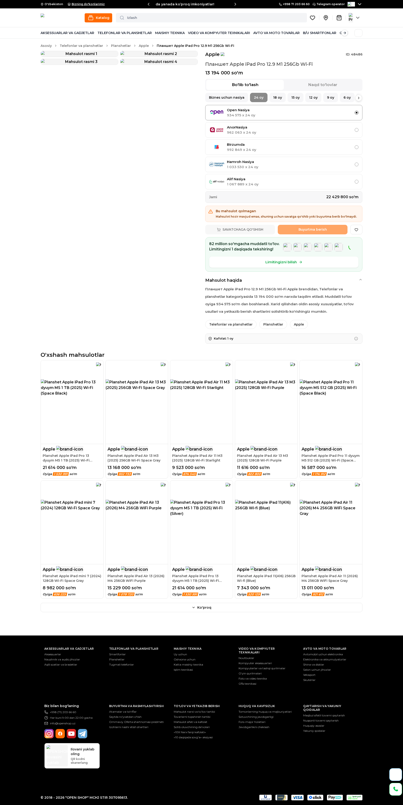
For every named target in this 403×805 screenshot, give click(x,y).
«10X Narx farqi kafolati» (190, 732)
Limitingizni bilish (281, 262)
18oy (277, 97)
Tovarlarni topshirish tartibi (192, 716)
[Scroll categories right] (344, 33)
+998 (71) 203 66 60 (63, 712)
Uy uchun (180, 654)
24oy (259, 97)
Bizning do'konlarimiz (88, 4)
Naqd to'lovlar (322, 84)
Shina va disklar (313, 664)
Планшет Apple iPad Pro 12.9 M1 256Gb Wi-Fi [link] (195, 46)
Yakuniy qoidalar (314, 730)
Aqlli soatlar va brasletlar (60, 664)
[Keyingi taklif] (235, 4)
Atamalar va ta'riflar (123, 711)
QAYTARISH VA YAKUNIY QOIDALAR (322, 707)
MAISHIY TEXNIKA (170, 33)
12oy (313, 97)
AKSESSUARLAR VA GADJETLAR (67, 33)
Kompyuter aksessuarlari (255, 663)
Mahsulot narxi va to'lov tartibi (194, 711)
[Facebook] (60, 733)
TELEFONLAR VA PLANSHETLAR (124, 33)
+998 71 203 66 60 (296, 4)
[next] (358, 98)
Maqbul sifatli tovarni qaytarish (324, 715)
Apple (144, 46)
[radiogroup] (283, 147)
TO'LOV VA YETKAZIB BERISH (197, 706)
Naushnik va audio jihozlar (62, 659)
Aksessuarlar (52, 654)
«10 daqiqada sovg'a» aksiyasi (193, 737)
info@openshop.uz (63, 723)
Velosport (309, 675)
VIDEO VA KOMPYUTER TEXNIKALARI (219, 33)
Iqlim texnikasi (183, 669)
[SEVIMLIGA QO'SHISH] (356, 229)
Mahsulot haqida (223, 280)
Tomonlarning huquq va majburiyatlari (265, 711)
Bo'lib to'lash (245, 84)
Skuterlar (309, 680)
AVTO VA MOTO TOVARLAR (276, 33)
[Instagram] (49, 733)
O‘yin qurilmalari (250, 673)
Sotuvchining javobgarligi (256, 716)
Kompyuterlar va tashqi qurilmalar (262, 668)
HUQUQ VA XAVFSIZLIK (257, 706)
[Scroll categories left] (44, 33)
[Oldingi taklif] (148, 4)
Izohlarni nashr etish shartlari (128, 727)
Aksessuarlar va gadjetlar (69, 648)
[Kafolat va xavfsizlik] (356, 338)
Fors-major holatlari (252, 722)
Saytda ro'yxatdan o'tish (125, 716)
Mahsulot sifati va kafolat (190, 722)
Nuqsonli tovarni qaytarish (321, 720)
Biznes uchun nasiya (226, 97)
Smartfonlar (117, 654)
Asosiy (46, 46)
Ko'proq (204, 607)
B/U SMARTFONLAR (319, 33)
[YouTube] (71, 733)
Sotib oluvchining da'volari (192, 727)
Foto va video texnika (253, 678)
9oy (330, 97)
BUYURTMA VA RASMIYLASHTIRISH (136, 706)
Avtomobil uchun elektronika (323, 654)
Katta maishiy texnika (188, 664)
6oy (347, 97)
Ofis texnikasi (247, 683)
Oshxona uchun (184, 659)
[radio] (356, 113)
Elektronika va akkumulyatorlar (324, 659)
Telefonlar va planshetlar (81, 46)
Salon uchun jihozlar (317, 669)
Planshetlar (121, 46)
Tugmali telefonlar (121, 664)
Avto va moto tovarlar (324, 648)
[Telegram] (82, 733)
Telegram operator (330, 4)
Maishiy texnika (188, 648)
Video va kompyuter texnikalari (257, 650)
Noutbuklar (246, 658)
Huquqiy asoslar (313, 725)
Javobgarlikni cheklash (254, 727)
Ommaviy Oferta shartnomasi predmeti (136, 722)
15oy (295, 97)
